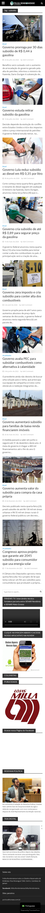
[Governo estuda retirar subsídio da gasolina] (22, 91)
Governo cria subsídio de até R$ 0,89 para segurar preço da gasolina (21, 233)
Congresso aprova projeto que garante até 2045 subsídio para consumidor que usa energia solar (19, 557)
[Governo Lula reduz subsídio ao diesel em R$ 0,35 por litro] (22, 150)
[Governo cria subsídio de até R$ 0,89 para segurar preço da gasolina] (22, 210)
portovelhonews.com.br (11, 900)
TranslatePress (34, 910)
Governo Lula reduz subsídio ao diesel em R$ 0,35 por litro (22, 171)
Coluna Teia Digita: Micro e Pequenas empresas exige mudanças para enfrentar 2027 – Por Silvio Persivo (41, 827)
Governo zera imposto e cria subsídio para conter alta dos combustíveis (21, 296)
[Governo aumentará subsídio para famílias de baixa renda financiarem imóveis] (22, 403)
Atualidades (6, 356)
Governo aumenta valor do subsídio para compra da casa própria (22, 492)
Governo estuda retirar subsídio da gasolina (17, 112)
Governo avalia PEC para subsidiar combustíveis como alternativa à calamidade (22, 362)
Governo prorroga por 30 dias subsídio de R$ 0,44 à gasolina (22, 51)
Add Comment (28, 60)
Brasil (4, 44)
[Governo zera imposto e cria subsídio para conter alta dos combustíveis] (22, 273)
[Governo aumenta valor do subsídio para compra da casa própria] (22, 469)
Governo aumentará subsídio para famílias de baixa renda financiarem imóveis (22, 426)
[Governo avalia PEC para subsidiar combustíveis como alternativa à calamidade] (22, 339)
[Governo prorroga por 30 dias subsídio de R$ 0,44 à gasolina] (22, 28)
